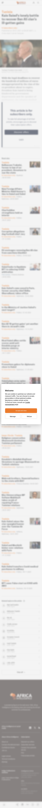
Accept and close (21, 410)
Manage (13, 416)
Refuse (29, 416)
